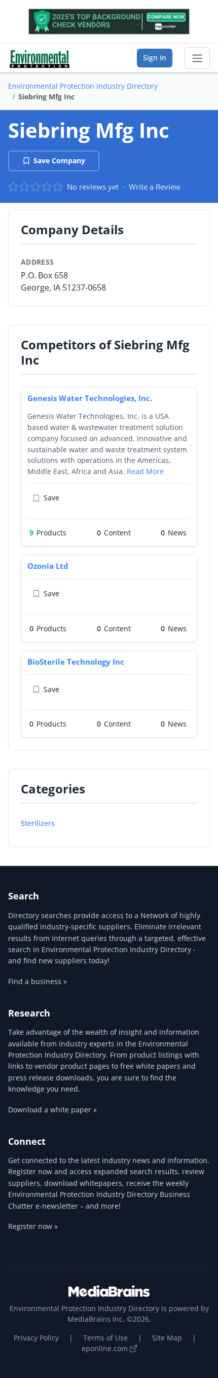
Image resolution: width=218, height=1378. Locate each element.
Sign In (154, 57)
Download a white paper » (52, 1109)
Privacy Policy (36, 1338)
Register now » (33, 1226)
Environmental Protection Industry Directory (83, 86)
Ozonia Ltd (47, 566)
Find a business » (37, 981)
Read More (145, 471)
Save (51, 497)
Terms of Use (105, 1338)
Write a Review (154, 187)
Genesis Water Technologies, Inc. (89, 398)
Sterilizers (38, 823)
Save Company (59, 160)
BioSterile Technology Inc (75, 662)
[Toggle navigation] (197, 58)
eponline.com (106, 1348)
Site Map (167, 1338)
